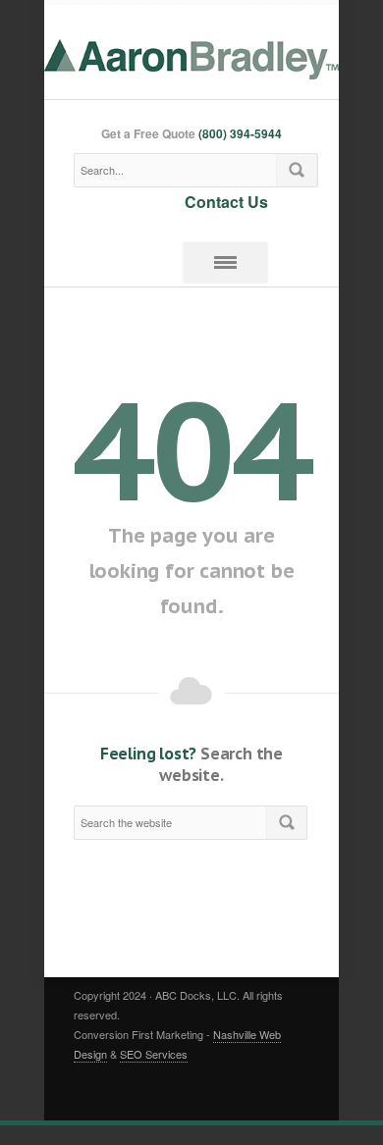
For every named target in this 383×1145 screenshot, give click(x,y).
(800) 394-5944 (240, 133)
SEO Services (154, 1054)
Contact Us (226, 201)
